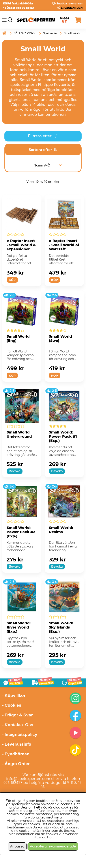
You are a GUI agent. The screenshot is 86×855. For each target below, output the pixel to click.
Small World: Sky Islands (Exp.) (61, 627)
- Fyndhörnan (16, 754)
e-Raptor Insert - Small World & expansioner (21, 245)
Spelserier (50, 33)
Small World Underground (19, 434)
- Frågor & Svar (17, 715)
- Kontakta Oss (17, 724)
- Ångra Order (16, 763)
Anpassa (17, 846)
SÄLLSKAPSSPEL (25, 33)
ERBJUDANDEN (72, 8)
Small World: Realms (61, 530)
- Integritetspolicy (19, 734)
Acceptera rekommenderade (53, 846)
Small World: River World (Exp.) (19, 627)
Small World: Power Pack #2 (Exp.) (21, 532)
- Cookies (11, 705)
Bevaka (14, 471)
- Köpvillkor (13, 695)
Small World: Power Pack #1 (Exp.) (63, 436)
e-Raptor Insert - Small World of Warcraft (64, 245)
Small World (72, 33)
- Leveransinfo (16, 744)
